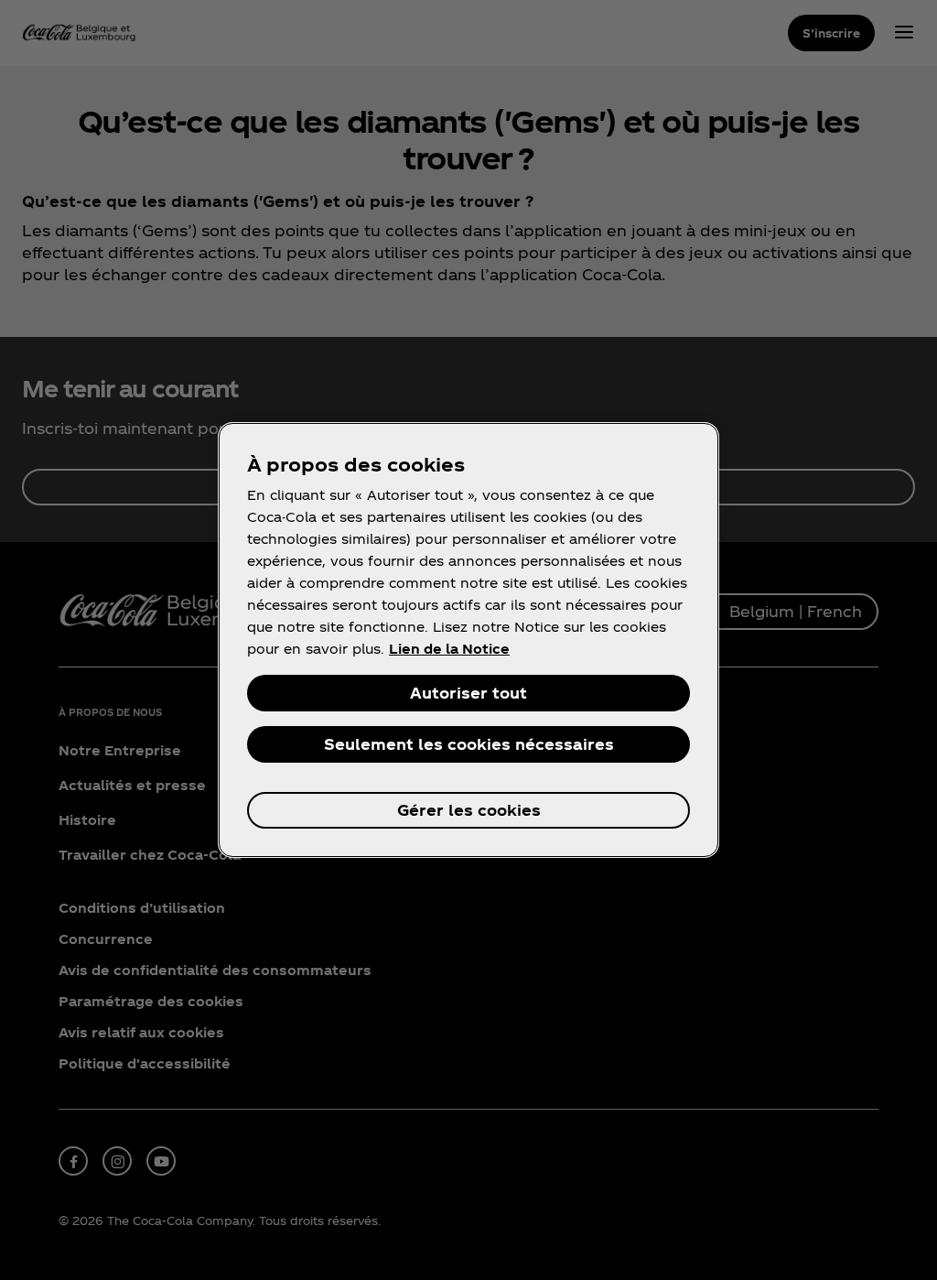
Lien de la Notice (449, 648)
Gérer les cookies (469, 810)
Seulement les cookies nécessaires (469, 744)
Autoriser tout (468, 692)
